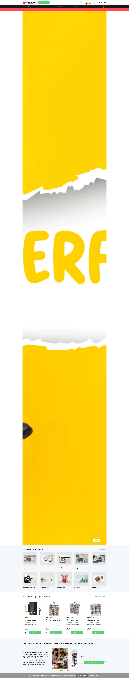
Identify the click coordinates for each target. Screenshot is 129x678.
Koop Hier (97, 540)
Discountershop (48, 617)
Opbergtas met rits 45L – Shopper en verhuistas (72, 619)
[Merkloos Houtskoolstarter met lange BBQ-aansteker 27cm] (33, 608)
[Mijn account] (99, 2)
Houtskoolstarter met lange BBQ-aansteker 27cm (32, 619)
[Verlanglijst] (102, 2)
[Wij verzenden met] (88, 2)
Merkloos (26, 617)
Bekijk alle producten (100, 596)
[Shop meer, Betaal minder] (29, 2)
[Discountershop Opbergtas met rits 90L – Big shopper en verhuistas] (95, 608)
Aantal (82, 662)
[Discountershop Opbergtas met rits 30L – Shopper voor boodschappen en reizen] (53, 608)
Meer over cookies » (94, 675)
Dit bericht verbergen (82, 675)
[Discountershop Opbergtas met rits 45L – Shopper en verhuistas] (74, 608)
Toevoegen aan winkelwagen (94, 662)
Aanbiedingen (29, 6)
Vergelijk (34, 622)
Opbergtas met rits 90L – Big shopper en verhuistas (95, 619)
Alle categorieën (101, 549)
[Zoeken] (81, 2)
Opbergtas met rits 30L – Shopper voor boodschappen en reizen (53, 620)
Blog (24, 6)
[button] (60, 670)
